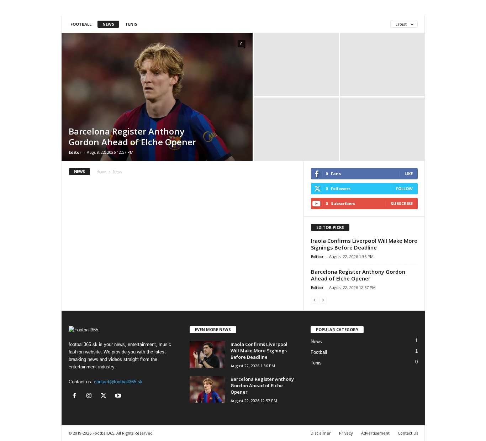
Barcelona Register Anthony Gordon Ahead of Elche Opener (132, 136)
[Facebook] (76, 396)
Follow (404, 188)
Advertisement (375, 433)
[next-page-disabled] (323, 300)
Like (409, 173)
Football (80, 24)
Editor (75, 152)
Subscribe (402, 203)
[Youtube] (119, 396)
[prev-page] (314, 300)
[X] (105, 396)
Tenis (131, 24)
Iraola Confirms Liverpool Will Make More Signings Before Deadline (364, 244)
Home (101, 171)
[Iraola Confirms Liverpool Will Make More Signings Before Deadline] (207, 354)
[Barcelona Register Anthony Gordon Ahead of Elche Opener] (157, 97)
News (108, 24)
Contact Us (408, 433)
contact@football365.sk (118, 381)
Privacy (346, 433)
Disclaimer (321, 433)
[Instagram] (90, 396)
